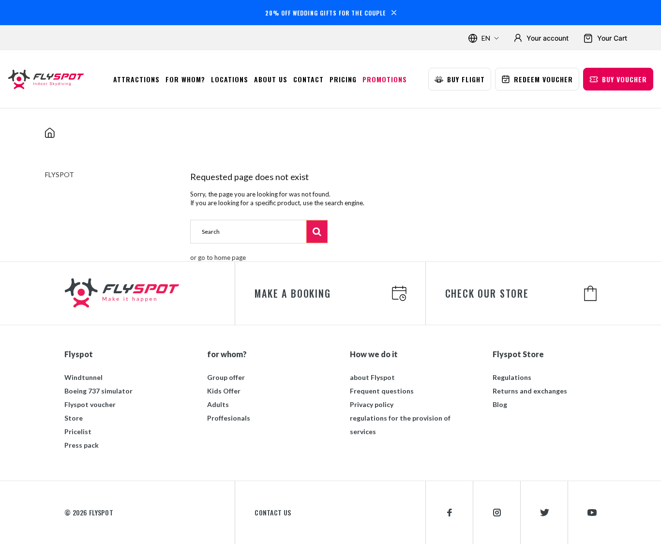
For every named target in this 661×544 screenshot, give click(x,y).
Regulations (512, 377)
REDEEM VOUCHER (543, 79)
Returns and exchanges (530, 391)
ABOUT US (270, 79)
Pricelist (77, 431)
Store (73, 418)
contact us (273, 512)
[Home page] (50, 79)
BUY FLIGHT (466, 79)
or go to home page (218, 257)
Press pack (81, 445)
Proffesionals (228, 418)
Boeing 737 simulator (98, 391)
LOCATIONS (229, 79)
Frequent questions (382, 391)
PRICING (343, 79)
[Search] (317, 231)
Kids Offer (223, 391)
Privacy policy (371, 404)
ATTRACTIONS (136, 79)
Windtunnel (83, 377)
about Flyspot (372, 377)
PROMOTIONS (384, 79)
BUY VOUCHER (624, 79)
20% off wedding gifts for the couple (325, 13)
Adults (218, 404)
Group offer (226, 377)
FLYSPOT (59, 174)
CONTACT (308, 79)
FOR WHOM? (185, 79)
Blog (500, 404)
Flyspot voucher (90, 404)
